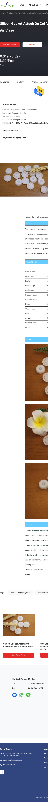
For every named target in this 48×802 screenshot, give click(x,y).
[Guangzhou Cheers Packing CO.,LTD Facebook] (2, 772)
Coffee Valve (21, 13)
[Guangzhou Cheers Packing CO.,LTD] (7, 5)
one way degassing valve (20, 593)
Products (10, 13)
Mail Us (32, 44)
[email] (14, 695)
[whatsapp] (21, 695)
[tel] (35, 695)
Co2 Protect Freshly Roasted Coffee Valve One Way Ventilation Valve (18, 646)
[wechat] (28, 695)
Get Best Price (9, 44)
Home (2, 13)
